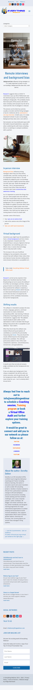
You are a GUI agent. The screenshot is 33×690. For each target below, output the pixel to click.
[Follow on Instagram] (23, 4)
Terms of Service (13, 679)
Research (6, 94)
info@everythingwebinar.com (16, 628)
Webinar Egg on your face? (10, 576)
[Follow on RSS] (10, 4)
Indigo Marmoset (10, 681)
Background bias (8, 171)
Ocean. (15, 335)
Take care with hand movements (14, 226)
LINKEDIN (16, 451)
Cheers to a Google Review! (11, 592)
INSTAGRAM (16, 448)
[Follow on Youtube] (18, 4)
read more (6, 569)
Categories (6, 23)
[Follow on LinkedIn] (20, 4)
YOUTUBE (16, 454)
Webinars (22, 1)
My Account (11, 1)
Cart (17, 1)
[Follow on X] (13, 4)
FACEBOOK (16, 445)
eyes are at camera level (15, 219)
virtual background (13, 239)
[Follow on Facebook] (15, 4)
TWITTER (16, 441)
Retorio (18, 290)
